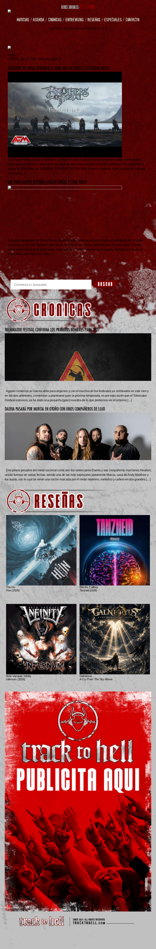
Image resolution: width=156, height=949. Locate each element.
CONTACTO (132, 19)
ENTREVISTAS (74, 19)
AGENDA (38, 19)
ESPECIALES (113, 19)
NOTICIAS (23, 19)
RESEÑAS (94, 19)
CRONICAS (55, 19)
